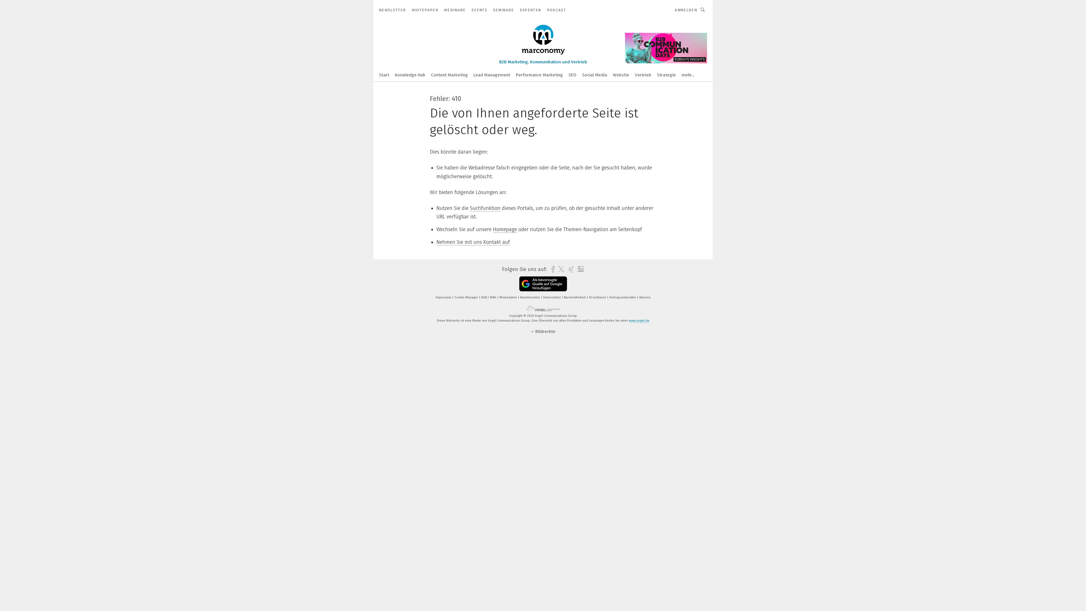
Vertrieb (643, 75)
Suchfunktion (485, 208)
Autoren (644, 297)
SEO (572, 75)
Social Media (594, 75)
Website (621, 75)
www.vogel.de (639, 320)
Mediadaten (508, 297)
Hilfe (493, 297)
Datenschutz (552, 297)
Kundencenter (530, 297)
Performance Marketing (539, 75)
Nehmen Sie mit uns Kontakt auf (473, 242)
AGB (484, 297)
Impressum (444, 297)
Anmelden (686, 10)
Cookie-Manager (466, 297)
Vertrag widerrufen (623, 297)
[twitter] (560, 269)
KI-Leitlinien (598, 297)
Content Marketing (449, 75)
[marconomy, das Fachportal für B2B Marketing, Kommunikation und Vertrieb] (384, 74)
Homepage (505, 229)
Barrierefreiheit (575, 297)
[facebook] (552, 269)
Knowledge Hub (410, 75)
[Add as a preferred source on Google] (543, 283)
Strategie (666, 75)
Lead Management (491, 75)
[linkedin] (579, 269)
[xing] (569, 269)
